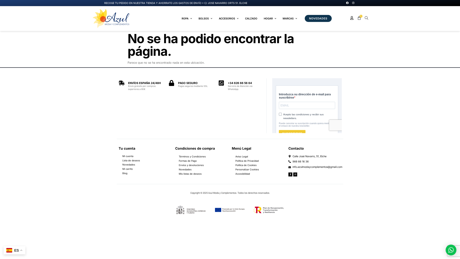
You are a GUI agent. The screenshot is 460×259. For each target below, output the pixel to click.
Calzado (251, 18)
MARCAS (288, 18)
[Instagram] (353, 2)
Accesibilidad (242, 173)
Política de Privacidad (247, 160)
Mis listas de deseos (190, 173)
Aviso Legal (241, 156)
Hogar (268, 18)
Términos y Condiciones (192, 156)
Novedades (185, 169)
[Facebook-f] (290, 174)
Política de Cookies (246, 165)
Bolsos (204, 18)
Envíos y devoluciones (191, 165)
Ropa (185, 18)
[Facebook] (347, 2)
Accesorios (227, 18)
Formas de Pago (188, 160)
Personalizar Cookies (247, 169)
